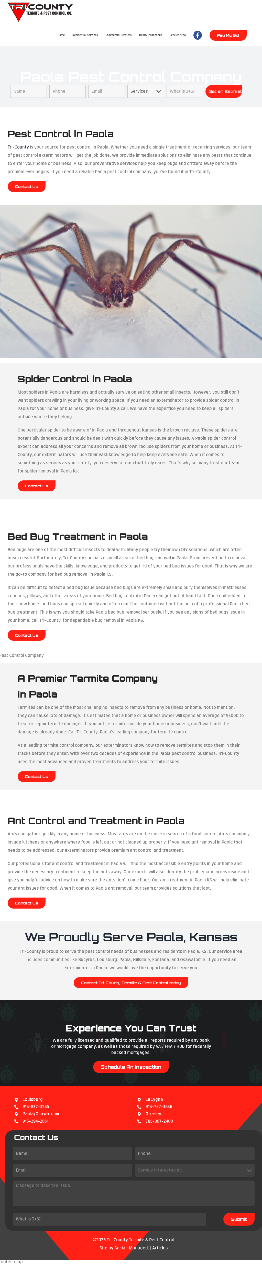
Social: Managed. (131, 1248)
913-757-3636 (159, 1107)
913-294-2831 (36, 1121)
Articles (160, 1248)
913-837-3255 (36, 1107)
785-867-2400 (159, 1121)
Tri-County (18, 147)
